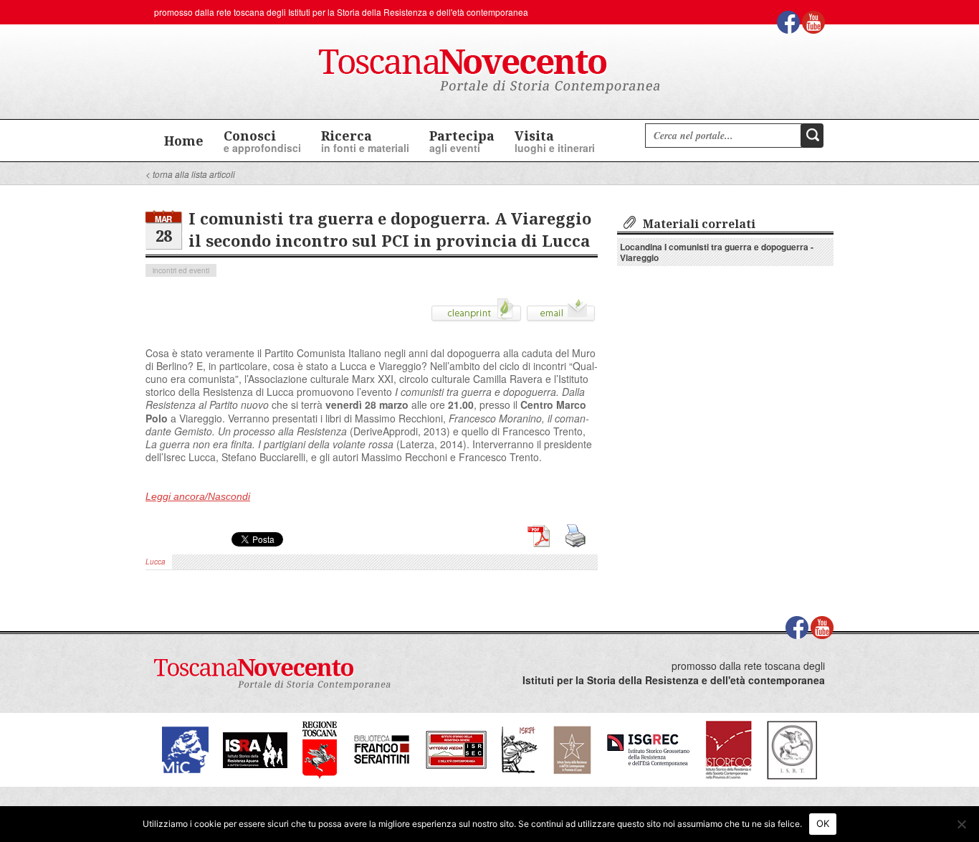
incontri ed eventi (181, 270)
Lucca (155, 562)
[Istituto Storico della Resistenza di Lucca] (572, 748)
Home (184, 140)
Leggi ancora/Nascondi (197, 496)
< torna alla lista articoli (190, 174)
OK (823, 823)
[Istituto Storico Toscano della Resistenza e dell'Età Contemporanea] (792, 748)
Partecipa (462, 141)
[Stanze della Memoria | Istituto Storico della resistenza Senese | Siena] (456, 748)
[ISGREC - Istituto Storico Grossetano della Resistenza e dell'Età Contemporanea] (648, 748)
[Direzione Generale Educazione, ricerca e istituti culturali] (185, 748)
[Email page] (561, 315)
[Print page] (476, 315)
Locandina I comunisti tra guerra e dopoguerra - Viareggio (716, 252)
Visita (555, 141)
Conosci (262, 141)
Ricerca (365, 141)
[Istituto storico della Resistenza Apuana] (255, 748)
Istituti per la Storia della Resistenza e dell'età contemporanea (408, 12)
